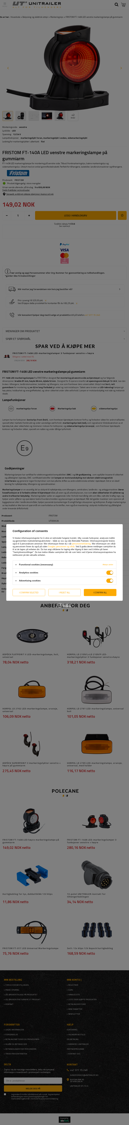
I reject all (64, 592)
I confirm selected (29, 592)
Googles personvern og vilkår (61, 546)
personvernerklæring (81, 544)
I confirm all (100, 592)
